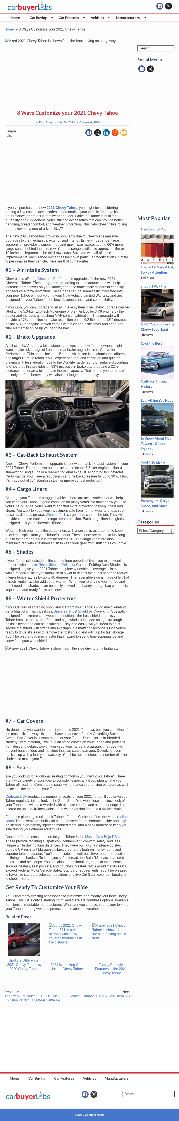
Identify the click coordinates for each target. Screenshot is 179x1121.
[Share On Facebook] (88, 132)
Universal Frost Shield (70, 611)
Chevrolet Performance (55, 279)
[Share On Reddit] (115, 132)
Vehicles (97, 17)
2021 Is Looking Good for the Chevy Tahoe (67, 967)
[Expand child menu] (52, 17)
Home (15, 17)
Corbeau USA (16, 796)
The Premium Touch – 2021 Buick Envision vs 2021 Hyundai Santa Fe (32, 996)
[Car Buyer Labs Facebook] (159, 6)
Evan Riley (46, 122)
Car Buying (38, 17)
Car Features (69, 17)
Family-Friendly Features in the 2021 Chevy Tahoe (111, 969)
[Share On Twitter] (97, 132)
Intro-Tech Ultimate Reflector (53, 565)
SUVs (96, 122)
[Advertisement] (67, 171)
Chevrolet (85, 122)
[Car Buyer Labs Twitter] (168, 6)
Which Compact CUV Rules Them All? (101, 994)
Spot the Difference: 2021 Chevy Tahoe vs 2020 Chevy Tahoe (24, 964)
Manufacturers (128, 17)
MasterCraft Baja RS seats (105, 837)
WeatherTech (56, 514)
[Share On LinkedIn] (106, 132)
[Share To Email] (123, 132)
